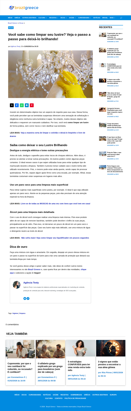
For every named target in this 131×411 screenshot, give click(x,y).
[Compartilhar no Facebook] (17, 105)
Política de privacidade (75, 398)
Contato (58, 398)
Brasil (105, 18)
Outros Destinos (29, 18)
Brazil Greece (34, 269)
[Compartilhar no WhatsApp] (22, 105)
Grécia (17, 18)
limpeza (22, 313)
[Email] (24, 298)
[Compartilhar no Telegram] (27, 105)
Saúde (71, 18)
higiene (15, 313)
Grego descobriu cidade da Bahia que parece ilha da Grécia (114, 125)
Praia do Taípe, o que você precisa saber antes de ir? (114, 154)
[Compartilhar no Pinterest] (32, 105)
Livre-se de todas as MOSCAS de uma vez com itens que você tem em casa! (55, 204)
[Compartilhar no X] (12, 105)
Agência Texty (15, 46)
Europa (113, 395)
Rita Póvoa (107, 372)
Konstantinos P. (18, 377)
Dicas (63, 18)
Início (10, 18)
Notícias (96, 18)
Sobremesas (76, 395)
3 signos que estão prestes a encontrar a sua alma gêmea (114, 81)
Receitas (52, 18)
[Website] (28, 298)
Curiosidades (83, 18)
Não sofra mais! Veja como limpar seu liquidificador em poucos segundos (55, 238)
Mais (111, 18)
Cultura (41, 18)
